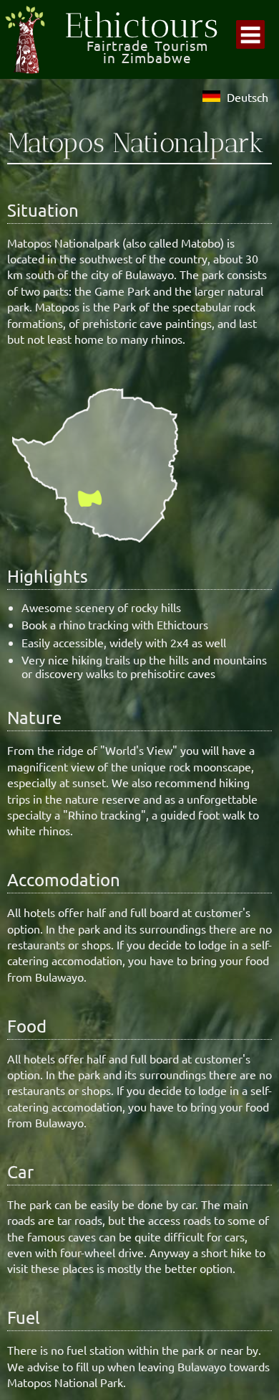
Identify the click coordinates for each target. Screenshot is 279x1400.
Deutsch (247, 97)
